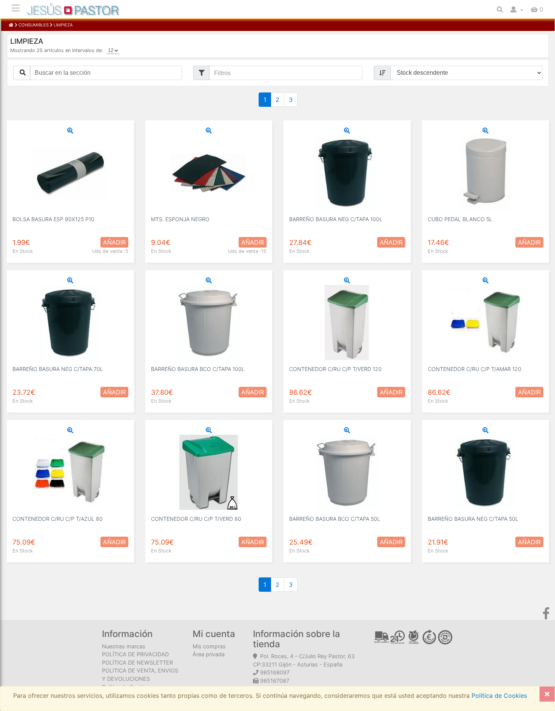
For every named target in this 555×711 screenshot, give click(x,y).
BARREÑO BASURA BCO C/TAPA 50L (334, 519)
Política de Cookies (498, 695)
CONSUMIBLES (33, 25)
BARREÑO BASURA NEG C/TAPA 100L (335, 219)
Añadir (114, 242)
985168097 (275, 672)
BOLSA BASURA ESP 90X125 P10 (53, 219)
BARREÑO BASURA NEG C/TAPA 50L (473, 519)
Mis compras (209, 646)
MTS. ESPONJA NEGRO (180, 219)
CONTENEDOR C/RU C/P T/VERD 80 (196, 519)
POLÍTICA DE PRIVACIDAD (135, 654)
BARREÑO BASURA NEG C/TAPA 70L (57, 369)
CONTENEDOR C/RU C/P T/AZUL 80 (57, 519)
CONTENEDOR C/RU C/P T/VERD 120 (335, 369)
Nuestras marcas (123, 646)
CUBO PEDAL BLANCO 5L (460, 219)
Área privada (209, 654)
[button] (516, 9)
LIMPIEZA (62, 25)
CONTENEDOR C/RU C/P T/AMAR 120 (474, 369)
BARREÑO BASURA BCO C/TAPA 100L (198, 369)
